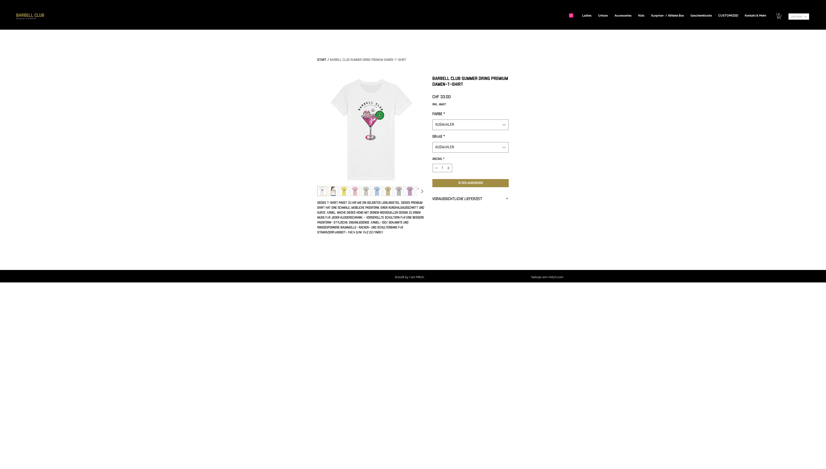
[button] (587, 15)
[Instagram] (571, 15)
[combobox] (470, 125)
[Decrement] (436, 168)
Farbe (438, 114)
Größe (438, 136)
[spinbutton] (442, 168)
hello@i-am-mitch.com (547, 277)
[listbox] (798, 16)
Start (322, 59)
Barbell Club (30, 15)
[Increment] (449, 168)
